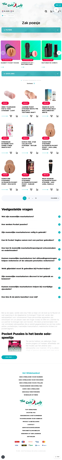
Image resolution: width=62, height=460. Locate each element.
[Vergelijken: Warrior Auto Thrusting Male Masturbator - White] (57, 116)
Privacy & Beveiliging (31, 421)
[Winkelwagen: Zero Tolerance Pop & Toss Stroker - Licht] (11, 116)
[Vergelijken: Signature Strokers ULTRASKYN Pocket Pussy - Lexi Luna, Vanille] (57, 153)
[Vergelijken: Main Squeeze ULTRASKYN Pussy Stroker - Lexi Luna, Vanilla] (57, 189)
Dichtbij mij (31, 412)
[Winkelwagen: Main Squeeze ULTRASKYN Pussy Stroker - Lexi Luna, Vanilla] (51, 189)
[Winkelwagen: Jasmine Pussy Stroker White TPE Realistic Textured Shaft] (31, 116)
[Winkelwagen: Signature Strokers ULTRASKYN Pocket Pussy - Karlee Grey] (31, 189)
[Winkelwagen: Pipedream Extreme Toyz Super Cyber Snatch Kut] (11, 153)
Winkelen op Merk (31, 395)
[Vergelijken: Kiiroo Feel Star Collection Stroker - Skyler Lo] (37, 153)
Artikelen (31, 436)
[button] (53, 5)
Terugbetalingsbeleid (31, 430)
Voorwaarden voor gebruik (31, 418)
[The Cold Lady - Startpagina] (23, 5)
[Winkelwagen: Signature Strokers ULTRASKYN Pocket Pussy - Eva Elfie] (11, 189)
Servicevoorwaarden (31, 427)
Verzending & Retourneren (31, 415)
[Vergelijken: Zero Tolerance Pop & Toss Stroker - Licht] (17, 116)
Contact (31, 424)
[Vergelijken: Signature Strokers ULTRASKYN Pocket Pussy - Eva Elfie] (17, 189)
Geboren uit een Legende (31, 433)
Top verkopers (31, 409)
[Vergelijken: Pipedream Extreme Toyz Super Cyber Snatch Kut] (17, 153)
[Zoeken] (46, 11)
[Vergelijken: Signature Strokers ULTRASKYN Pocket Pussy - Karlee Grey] (37, 189)
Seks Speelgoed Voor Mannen (31, 377)
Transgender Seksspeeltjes (31, 386)
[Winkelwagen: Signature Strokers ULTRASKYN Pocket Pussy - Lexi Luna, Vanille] (51, 153)
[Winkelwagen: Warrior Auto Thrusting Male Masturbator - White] (51, 116)
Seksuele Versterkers (31, 392)
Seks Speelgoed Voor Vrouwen (31, 380)
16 (36, 198)
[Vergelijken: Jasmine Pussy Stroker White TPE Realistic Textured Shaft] (37, 116)
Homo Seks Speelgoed (31, 389)
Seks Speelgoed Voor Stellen (31, 383)
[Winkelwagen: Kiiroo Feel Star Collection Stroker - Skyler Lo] (31, 153)
